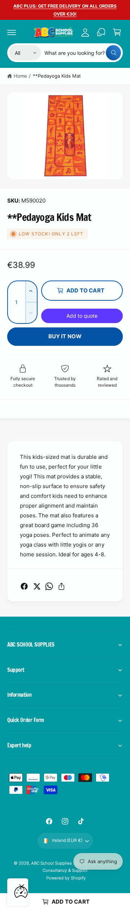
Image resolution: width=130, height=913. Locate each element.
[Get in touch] (101, 32)
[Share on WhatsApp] (49, 586)
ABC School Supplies (52, 863)
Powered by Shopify (65, 878)
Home (20, 76)
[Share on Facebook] (24, 586)
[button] (12, 32)
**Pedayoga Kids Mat (57, 76)
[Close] (21, 886)
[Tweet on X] (36, 586)
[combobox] (83, 52)
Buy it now (65, 336)
